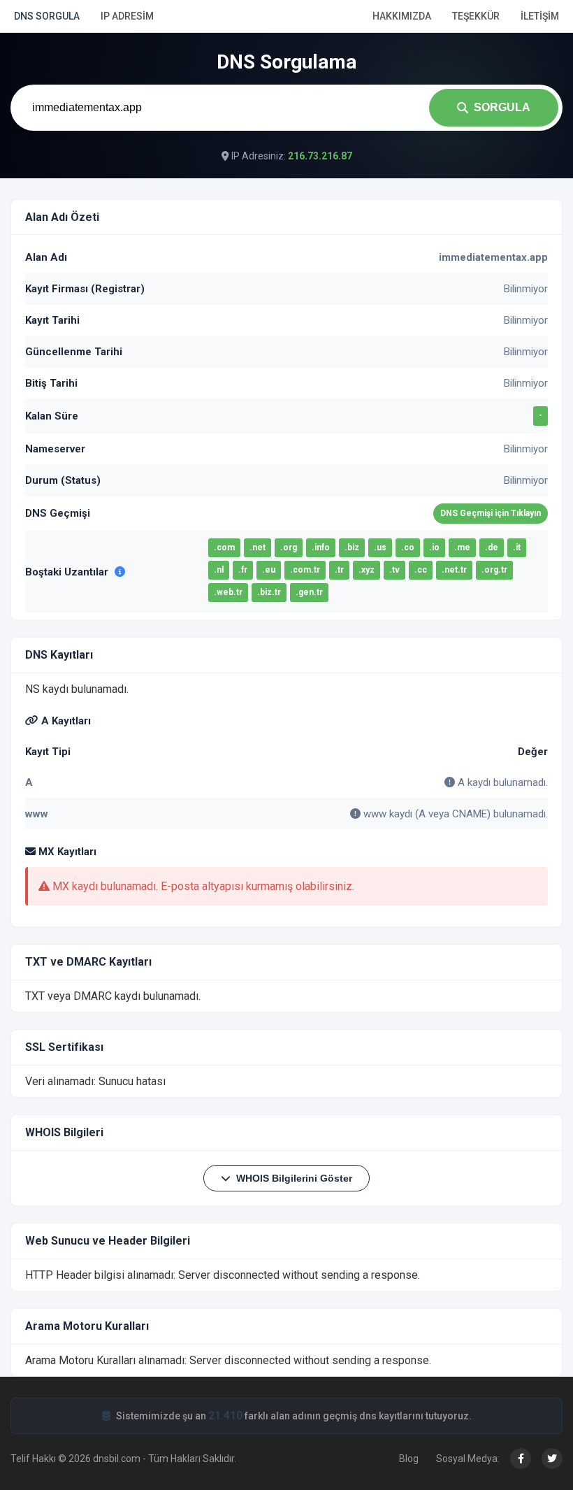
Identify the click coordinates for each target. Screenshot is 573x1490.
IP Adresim (127, 16)
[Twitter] (552, 1458)
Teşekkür (476, 16)
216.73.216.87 (320, 156)
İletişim (540, 16)
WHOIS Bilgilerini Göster (294, 1178)
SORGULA (502, 107)
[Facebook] (520, 1458)
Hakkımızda (401, 16)
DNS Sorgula (47, 16)
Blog (409, 1458)
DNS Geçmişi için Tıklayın (490, 513)
